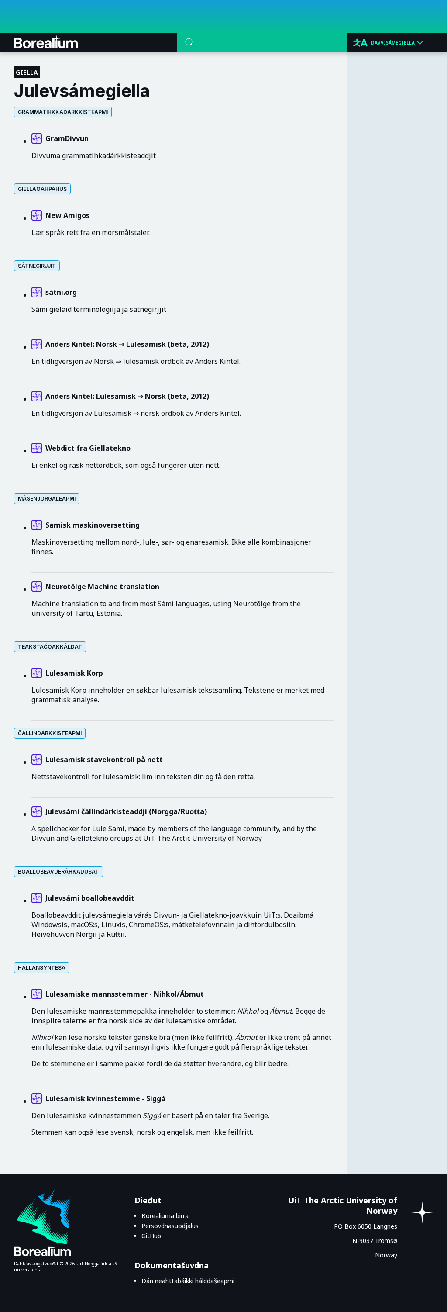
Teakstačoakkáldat (50, 646)
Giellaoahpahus (42, 189)
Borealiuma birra (165, 1216)
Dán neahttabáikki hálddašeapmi (187, 1281)
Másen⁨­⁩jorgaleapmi (47, 498)
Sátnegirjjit (37, 265)
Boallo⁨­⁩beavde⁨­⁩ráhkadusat (58, 871)
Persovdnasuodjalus (170, 1226)
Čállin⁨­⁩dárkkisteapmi (50, 733)
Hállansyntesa (41, 967)
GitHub (151, 1236)
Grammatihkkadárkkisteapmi (63, 112)
